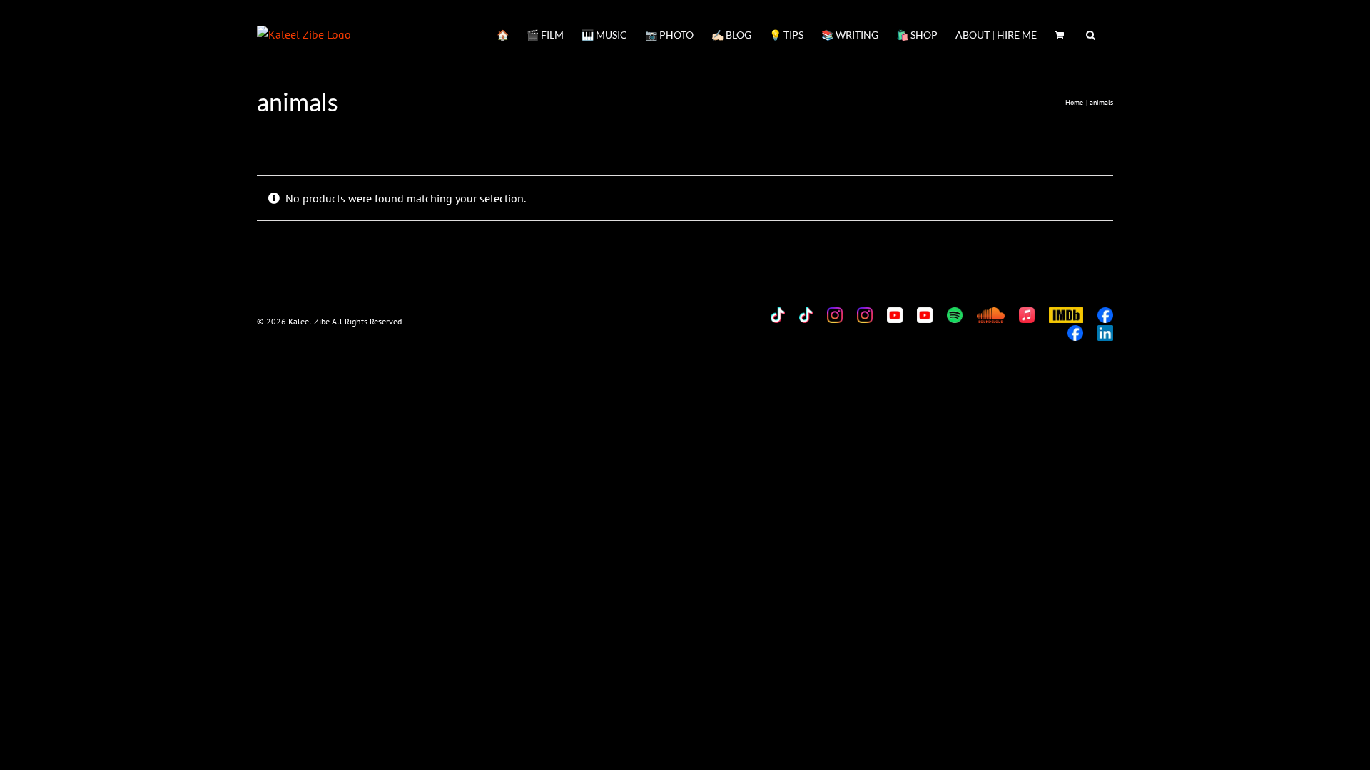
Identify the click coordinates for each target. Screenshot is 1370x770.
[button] (1090, 33)
